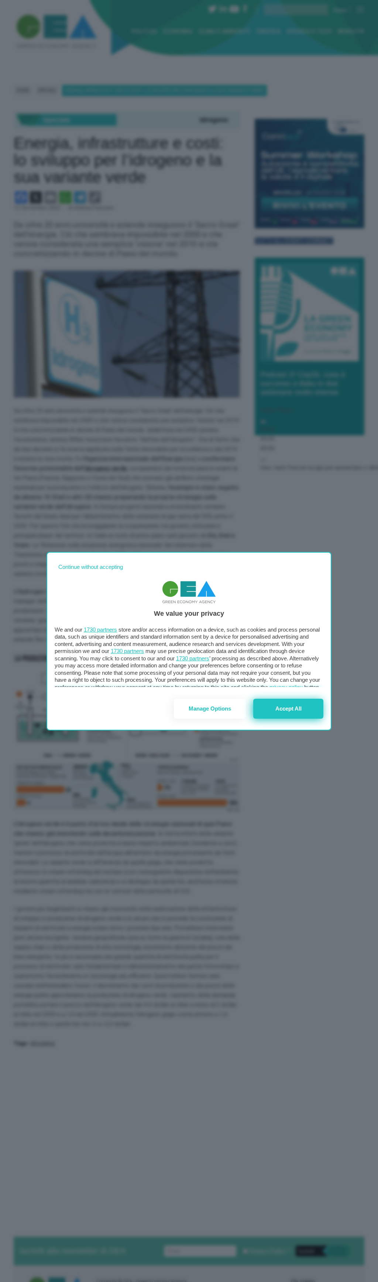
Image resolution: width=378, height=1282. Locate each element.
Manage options (210, 708)
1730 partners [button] (100, 629)
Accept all (288, 708)
